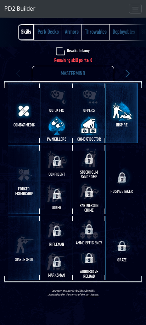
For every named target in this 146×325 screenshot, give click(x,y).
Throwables (96, 32)
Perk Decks (48, 32)
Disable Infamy (78, 51)
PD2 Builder (19, 8)
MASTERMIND (73, 73)
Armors (72, 32)
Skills (26, 32)
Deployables (124, 32)
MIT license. (92, 294)
